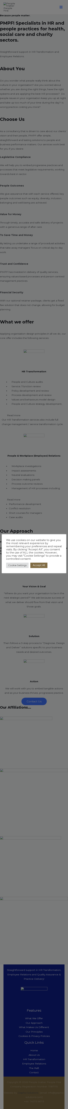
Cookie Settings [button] (17, 565)
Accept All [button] (39, 565)
